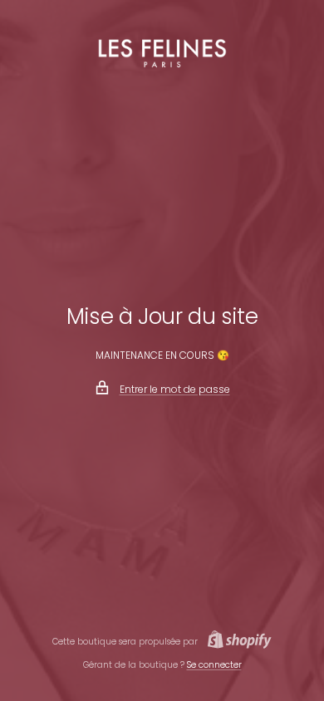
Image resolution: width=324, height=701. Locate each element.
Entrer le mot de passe (175, 389)
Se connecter (214, 665)
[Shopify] (235, 641)
